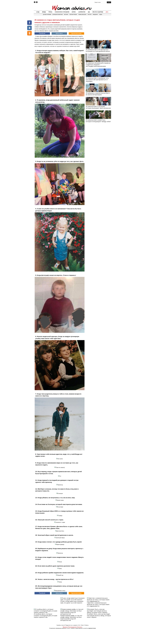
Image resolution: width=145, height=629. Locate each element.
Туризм (50, 12)
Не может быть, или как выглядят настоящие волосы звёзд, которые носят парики (99, 615)
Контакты (79, 627)
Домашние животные (57, 14)
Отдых (100, 14)
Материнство (81, 12)
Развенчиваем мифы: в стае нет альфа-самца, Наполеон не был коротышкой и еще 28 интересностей (71, 618)
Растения (66, 14)
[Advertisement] (98, 28)
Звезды (44, 12)
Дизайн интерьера (47, 14)
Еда (89, 12)
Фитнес (74, 12)
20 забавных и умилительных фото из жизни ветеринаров (98, 94)
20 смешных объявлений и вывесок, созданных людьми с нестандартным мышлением (98, 64)
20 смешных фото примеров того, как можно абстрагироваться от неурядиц (97, 79)
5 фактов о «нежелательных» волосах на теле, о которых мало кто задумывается (98, 604)
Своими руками (73, 14)
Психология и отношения (62, 12)
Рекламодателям (72, 627)
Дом (107, 12)
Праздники (95, 14)
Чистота (89, 14)
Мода (37, 12)
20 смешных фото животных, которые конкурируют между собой (98, 120)
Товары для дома (82, 14)
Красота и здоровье (98, 12)
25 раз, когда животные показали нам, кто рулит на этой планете (71, 602)
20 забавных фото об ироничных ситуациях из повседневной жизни (98, 50)
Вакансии (65, 627)
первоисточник (92, 628)
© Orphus (86, 625)
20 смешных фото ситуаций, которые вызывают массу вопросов (98, 107)
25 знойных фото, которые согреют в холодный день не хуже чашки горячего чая (45, 615)
